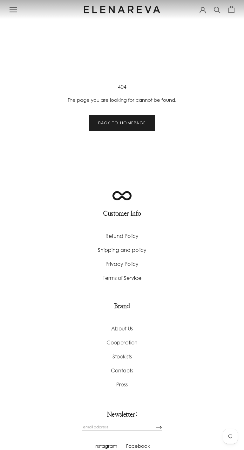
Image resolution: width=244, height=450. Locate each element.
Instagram (105, 446)
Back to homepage (122, 123)
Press (122, 384)
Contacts (122, 370)
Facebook (138, 446)
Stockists (122, 356)
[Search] (217, 9)
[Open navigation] (13, 9)
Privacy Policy (122, 263)
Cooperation (122, 342)
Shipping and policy (122, 249)
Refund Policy (122, 235)
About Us (122, 328)
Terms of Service (122, 277)
